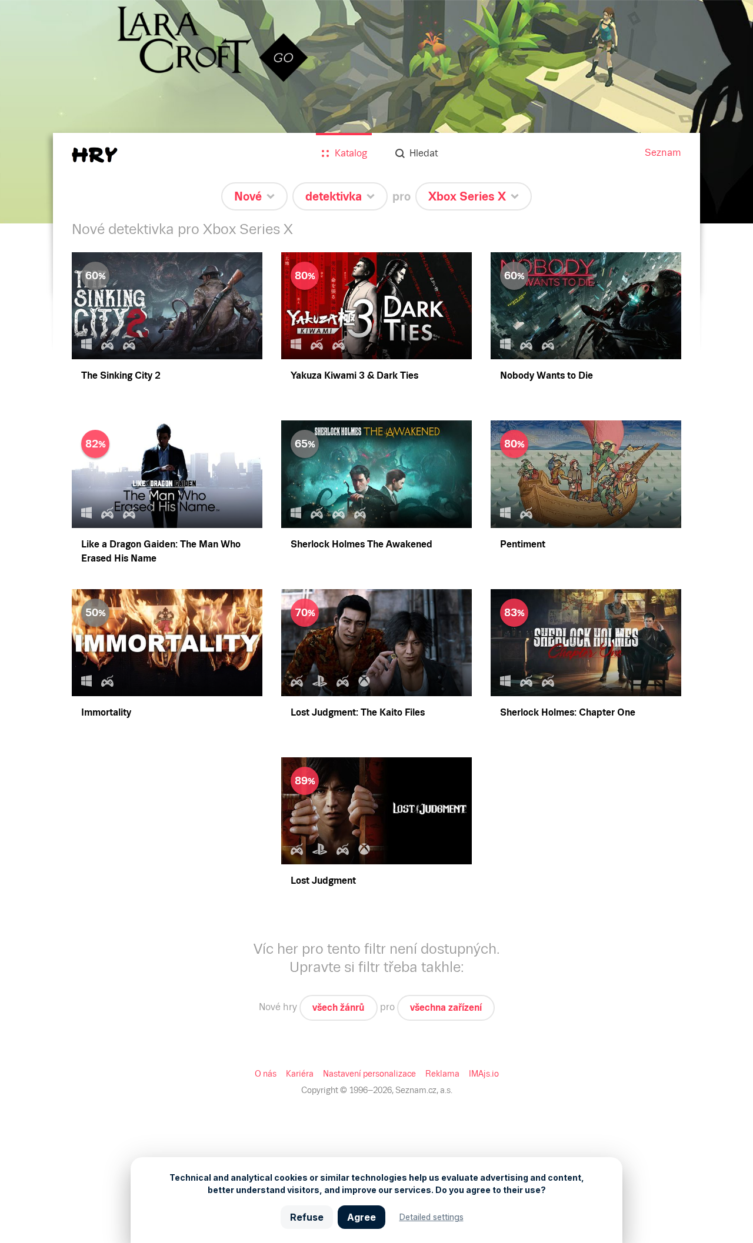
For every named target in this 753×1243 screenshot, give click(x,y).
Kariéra (300, 1073)
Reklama (442, 1073)
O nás (265, 1073)
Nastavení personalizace (369, 1073)
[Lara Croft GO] (376, 111)
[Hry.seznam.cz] (95, 155)
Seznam (663, 152)
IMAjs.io (484, 1073)
